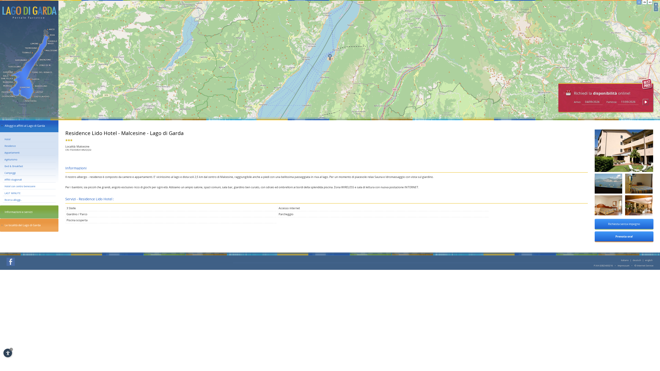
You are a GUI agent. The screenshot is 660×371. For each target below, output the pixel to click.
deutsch (637, 260)
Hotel (7, 139)
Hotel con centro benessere (19, 186)
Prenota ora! (624, 236)
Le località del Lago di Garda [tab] (23, 225)
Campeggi (10, 173)
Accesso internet (289, 208)
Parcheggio (286, 214)
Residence (10, 146)
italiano (625, 260)
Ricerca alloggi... (13, 199)
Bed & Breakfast (13, 166)
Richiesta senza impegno (624, 224)
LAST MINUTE (12, 193)
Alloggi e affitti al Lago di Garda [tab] (25, 126)
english (649, 260)
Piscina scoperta (77, 220)
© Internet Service (643, 265)
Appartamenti (12, 152)
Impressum (623, 265)
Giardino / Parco (77, 214)
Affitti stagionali (13, 179)
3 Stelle (71, 208)
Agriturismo (10, 159)
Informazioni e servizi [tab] (18, 212)
